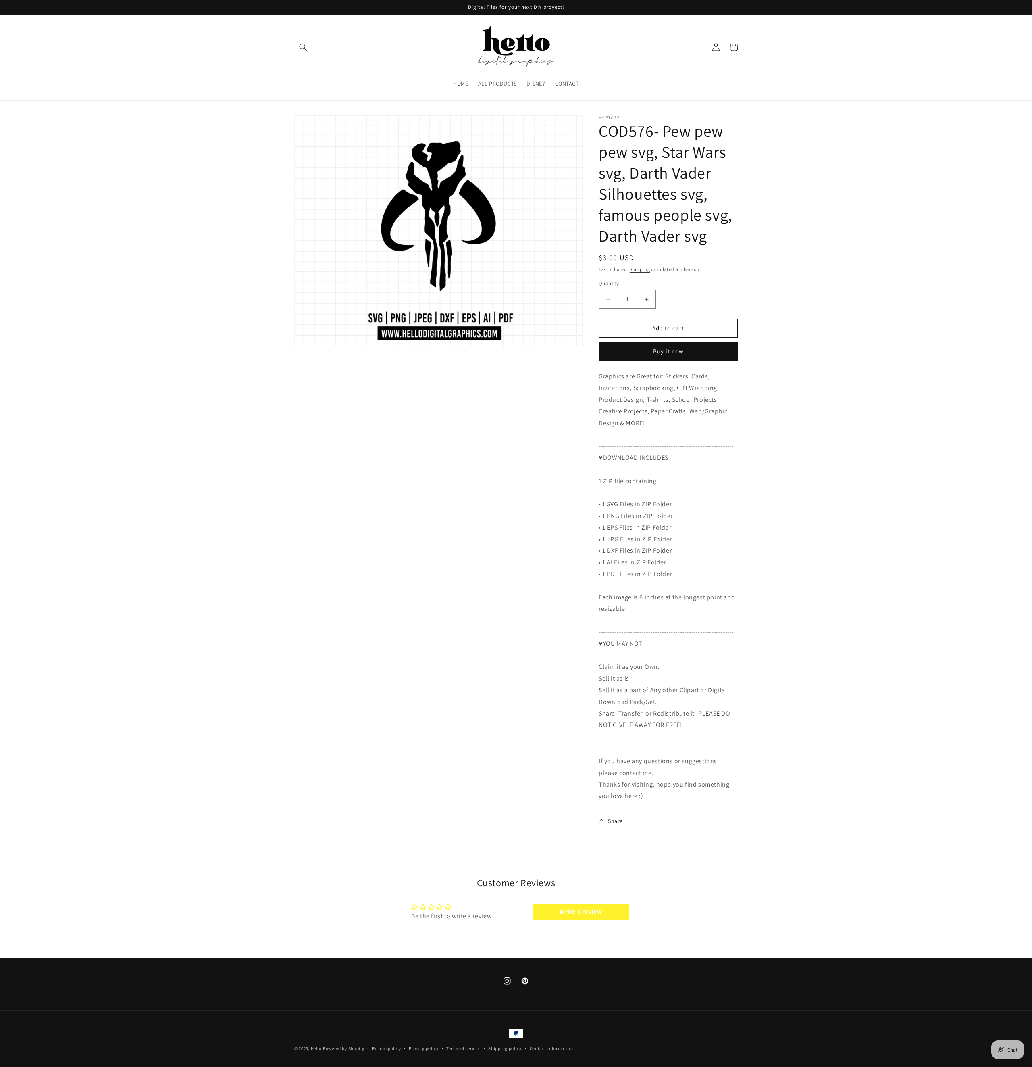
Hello (316, 1048)
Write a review (581, 911)
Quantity (609, 283)
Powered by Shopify (343, 1048)
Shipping (640, 269)
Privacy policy (424, 1048)
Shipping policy (505, 1048)
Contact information (551, 1048)
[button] (303, 47)
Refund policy (386, 1048)
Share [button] (615, 821)
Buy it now (668, 351)
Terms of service (463, 1048)
